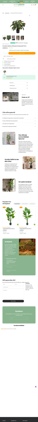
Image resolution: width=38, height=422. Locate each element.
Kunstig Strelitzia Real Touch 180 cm (9, 228)
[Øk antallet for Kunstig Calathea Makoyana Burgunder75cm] (6, 53)
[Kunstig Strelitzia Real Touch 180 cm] (10, 216)
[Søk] (31, 4)
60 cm (5, 74)
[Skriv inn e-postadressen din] (27, 318)
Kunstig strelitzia (17, 203)
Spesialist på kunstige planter (11, 271)
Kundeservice (13, 420)
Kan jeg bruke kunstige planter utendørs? (9, 126)
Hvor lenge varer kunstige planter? (8, 123)
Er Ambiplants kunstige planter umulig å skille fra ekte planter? (13, 118)
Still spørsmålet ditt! (13, 88)
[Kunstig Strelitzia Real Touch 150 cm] (27, 216)
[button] (36, 387)
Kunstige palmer (32, 203)
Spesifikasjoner (12, 85)
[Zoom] (29, 15)
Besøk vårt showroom (11, 258)
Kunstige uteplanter (25, 203)
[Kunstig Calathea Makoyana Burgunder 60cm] (5, 71)
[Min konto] (33, 4)
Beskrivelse (12, 82)
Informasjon (25, 420)
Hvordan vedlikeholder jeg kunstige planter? (10, 120)
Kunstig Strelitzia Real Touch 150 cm (25, 228)
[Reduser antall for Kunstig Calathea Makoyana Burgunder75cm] (3, 53)
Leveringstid (9, 266)
